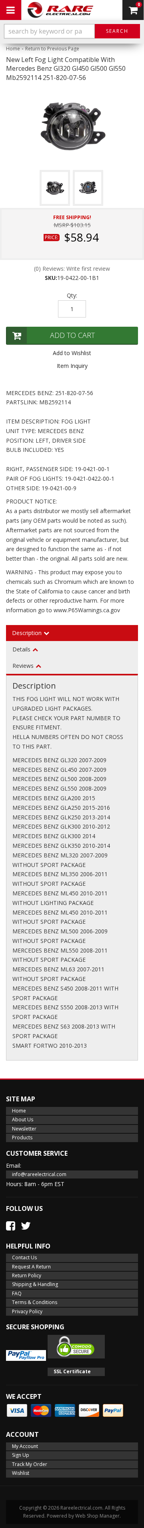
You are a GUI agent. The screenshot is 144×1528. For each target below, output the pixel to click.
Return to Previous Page (52, 48)
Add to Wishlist (72, 353)
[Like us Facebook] (10, 1225)
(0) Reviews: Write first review (72, 268)
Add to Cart (72, 335)
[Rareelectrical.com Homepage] (60, 10)
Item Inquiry (72, 366)
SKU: (51, 278)
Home (13, 48)
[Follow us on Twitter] (26, 1225)
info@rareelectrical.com (39, 1174)
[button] (72, 31)
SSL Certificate (72, 1371)
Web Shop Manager (97, 1515)
